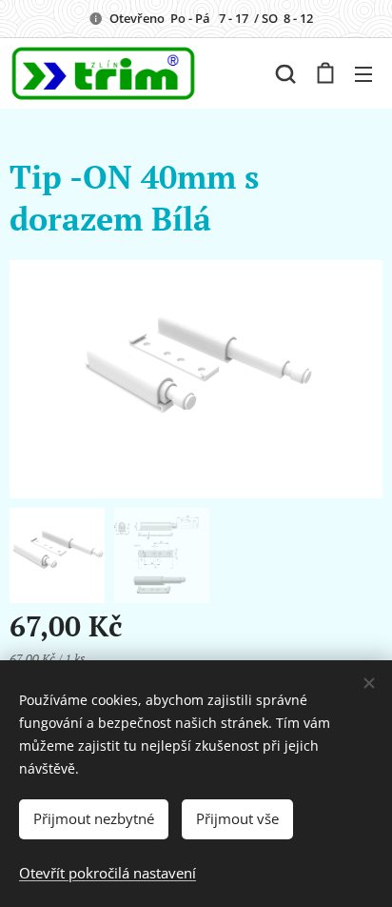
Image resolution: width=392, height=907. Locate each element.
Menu (363, 73)
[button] (285, 73)
